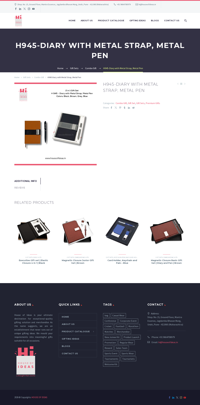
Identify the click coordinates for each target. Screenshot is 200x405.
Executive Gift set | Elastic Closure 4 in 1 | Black (33, 261)
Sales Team (121, 347)
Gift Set (131, 103)
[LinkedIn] (20, 9)
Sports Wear (128, 353)
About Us (87, 20)
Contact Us (171, 20)
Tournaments (111, 358)
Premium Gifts (153, 103)
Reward (108, 347)
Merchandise (123, 331)
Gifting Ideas (137, 20)
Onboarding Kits (82, 257)
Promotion (110, 342)
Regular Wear (126, 342)
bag (106, 315)
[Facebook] (16, 9)
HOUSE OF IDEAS (39, 397)
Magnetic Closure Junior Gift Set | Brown (78, 261)
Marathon (133, 326)
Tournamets (128, 358)
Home (72, 20)
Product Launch (131, 337)
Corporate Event (128, 320)
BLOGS (155, 20)
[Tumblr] (124, 107)
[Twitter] (24, 9)
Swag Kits (37, 257)
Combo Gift (39, 77)
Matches (109, 331)
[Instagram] (29, 9)
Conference (110, 320)
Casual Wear (118, 315)
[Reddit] (133, 107)
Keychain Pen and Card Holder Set (128, 257)
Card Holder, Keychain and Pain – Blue (122, 261)
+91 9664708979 (124, 4)
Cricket (108, 326)
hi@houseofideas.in (147, 4)
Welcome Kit (111, 364)
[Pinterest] (120, 107)
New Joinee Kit (112, 337)
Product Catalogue (111, 20)
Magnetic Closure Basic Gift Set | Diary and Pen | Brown (166, 261)
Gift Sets (27, 77)
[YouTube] (33, 9)
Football (120, 326)
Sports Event (111, 353)
